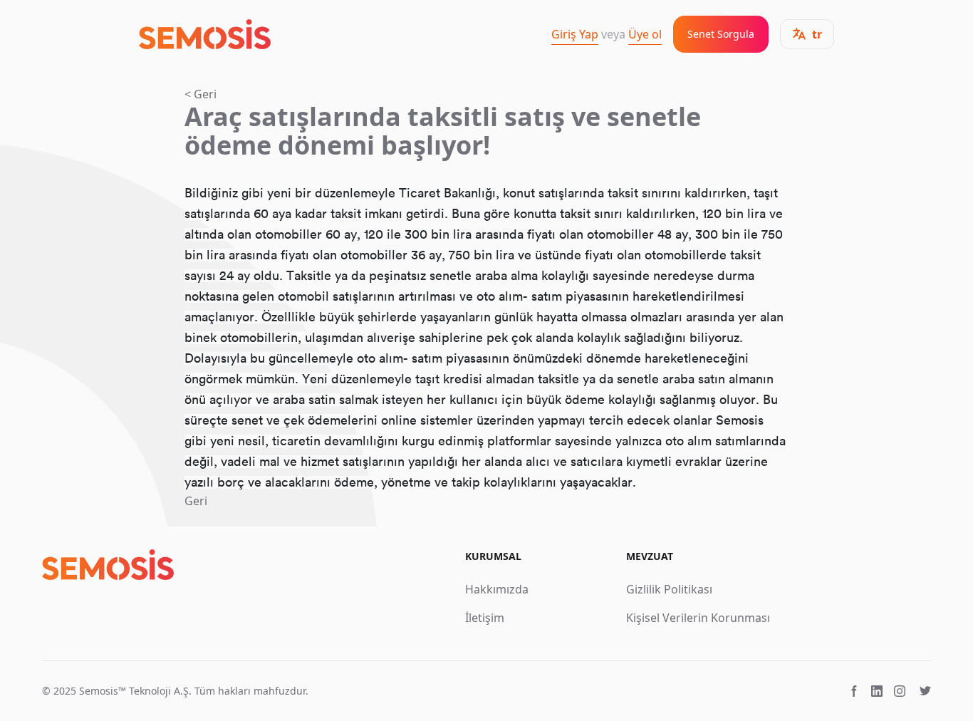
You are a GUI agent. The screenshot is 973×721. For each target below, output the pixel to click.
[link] (205, 34)
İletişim (484, 618)
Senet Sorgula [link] (720, 34)
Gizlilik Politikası (669, 589)
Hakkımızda (497, 589)
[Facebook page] (854, 691)
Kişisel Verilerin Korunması (698, 618)
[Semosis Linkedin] (877, 691)
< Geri (200, 94)
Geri (195, 501)
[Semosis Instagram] (899, 691)
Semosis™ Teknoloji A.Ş (134, 690)
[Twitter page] (925, 691)
